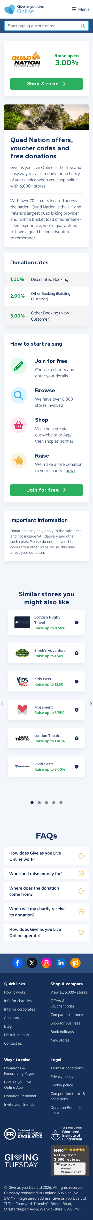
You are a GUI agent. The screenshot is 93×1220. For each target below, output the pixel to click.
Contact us (13, 1043)
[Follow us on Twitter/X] (32, 966)
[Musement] (77, 709)
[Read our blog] (75, 966)
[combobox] (41, 25)
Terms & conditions (67, 1068)
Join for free (43, 490)
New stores (60, 1040)
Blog (8, 1026)
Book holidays (62, 1031)
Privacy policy (62, 1076)
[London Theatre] (77, 738)
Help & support (16, 1034)
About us (11, 1017)
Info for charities (18, 1000)
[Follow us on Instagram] (46, 966)
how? (70, 470)
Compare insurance (67, 1014)
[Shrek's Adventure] (77, 653)
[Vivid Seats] (77, 766)
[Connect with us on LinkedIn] (61, 966)
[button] (26, 59)
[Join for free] (18, 372)
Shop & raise (42, 84)
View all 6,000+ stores (69, 992)
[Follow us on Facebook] (17, 966)
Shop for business (65, 1023)
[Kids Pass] (77, 681)
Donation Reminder (20, 1096)
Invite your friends (19, 1104)
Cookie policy (62, 1085)
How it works (15, 992)
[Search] (82, 25)
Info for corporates (19, 1009)
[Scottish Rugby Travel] (77, 622)
